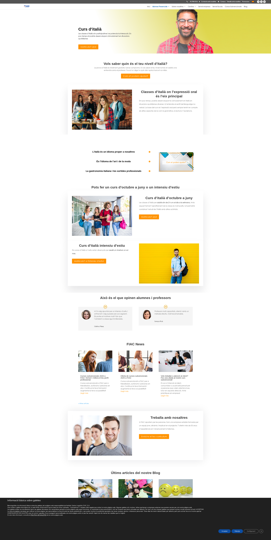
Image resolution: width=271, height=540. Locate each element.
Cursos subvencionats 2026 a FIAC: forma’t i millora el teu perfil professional (94, 378)
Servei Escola (218, 7)
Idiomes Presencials (159, 7)
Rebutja (237, 531)
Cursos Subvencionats (233, 7)
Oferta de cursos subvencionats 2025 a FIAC (134, 377)
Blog (245, 7)
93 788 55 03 (194, 1)
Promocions (245, 1)
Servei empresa (204, 7)
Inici (148, 7)
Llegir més (84, 393)
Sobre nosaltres (177, 7)
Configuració (251, 531)
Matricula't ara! (88, 47)
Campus (223, 1)
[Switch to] (253, 2)
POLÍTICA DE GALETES (38, 515)
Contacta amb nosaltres (208, 1)
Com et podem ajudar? (135, 76)
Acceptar (224, 531)
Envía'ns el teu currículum (154, 436)
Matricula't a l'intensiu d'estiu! (89, 261)
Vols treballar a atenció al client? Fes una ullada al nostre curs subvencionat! (174, 378)
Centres (191, 7)
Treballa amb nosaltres (234, 1)
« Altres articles (83, 403)
